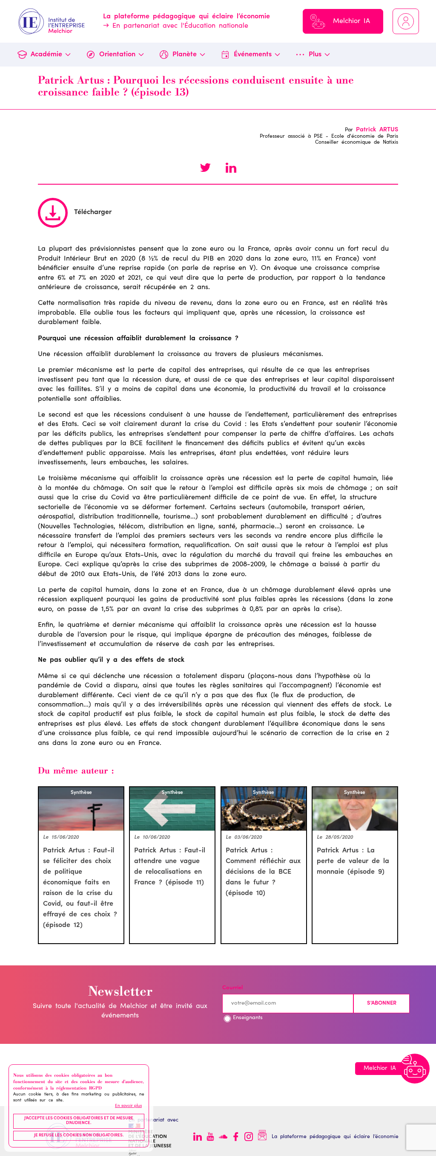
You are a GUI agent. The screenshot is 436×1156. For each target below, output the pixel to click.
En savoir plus (128, 1106)
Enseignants (248, 1018)
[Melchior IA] (415, 1069)
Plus (315, 54)
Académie (46, 54)
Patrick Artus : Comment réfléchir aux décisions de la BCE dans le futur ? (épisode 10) (263, 872)
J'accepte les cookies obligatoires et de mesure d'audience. (78, 1121)
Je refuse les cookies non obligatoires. (79, 1135)
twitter (205, 168)
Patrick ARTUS (377, 130)
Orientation (117, 54)
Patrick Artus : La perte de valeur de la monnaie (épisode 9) (353, 861)
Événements (253, 54)
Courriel (232, 988)
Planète (184, 54)
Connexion (406, 21)
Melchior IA (351, 21)
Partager (230, 168)
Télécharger (93, 212)
